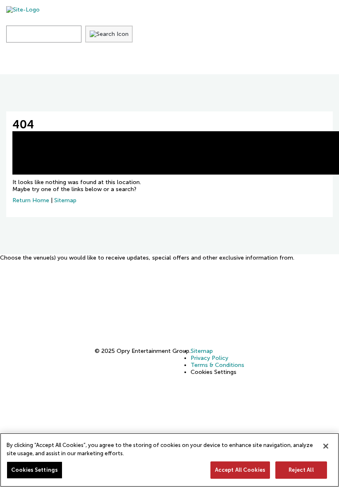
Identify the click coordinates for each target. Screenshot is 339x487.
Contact (304, 61)
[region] (169, 460)
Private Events (107, 61)
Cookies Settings (34, 470)
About (40, 61)
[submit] (109, 34)
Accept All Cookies (240, 470)
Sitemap (65, 200)
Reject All (301, 470)
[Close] (326, 446)
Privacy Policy (209, 358)
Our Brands (239, 61)
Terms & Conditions (217, 365)
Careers (177, 61)
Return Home (30, 200)
